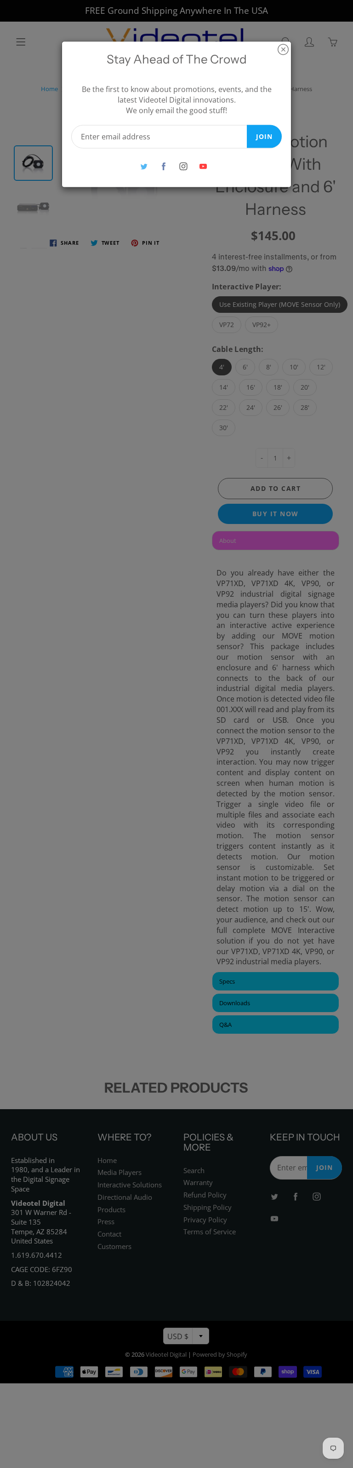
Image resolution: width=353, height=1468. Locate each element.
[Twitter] (144, 166)
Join (264, 136)
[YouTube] (203, 166)
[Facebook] (163, 166)
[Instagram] (183, 166)
